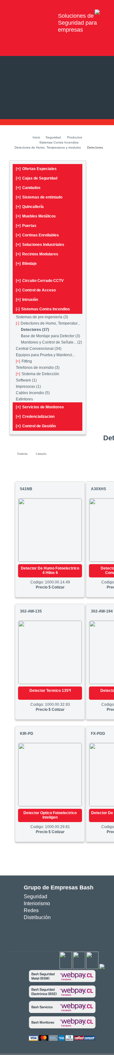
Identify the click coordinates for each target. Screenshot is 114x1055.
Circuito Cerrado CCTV (40, 280)
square (40, 933)
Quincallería (30, 206)
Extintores (24, 399)
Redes (31, 910)
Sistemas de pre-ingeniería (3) (42, 317)
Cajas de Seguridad (36, 178)
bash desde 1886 (31, 15)
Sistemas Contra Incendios (59, 142)
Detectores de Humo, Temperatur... (48, 323)
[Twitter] (79, 968)
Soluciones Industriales (40, 244)
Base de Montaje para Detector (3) (50, 336)
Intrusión (27, 299)
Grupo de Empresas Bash (58, 887)
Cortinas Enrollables (37, 235)
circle (49, 933)
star (59, 933)
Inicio (36, 137)
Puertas (26, 225)
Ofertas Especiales (36, 169)
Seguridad (53, 137)
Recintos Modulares (37, 254)
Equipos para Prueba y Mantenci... (45, 355)
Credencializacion (35, 416)
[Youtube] (92, 968)
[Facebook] (66, 968)
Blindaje (26, 263)
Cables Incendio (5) (33, 393)
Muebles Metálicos (36, 216)
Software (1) (26, 380)
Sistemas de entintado (39, 197)
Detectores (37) (35, 329)
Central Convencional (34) (38, 348)
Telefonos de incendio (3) (38, 367)
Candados (28, 188)
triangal (68, 933)
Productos (74, 137)
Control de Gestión (36, 426)
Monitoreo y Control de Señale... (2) (51, 342)
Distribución (37, 917)
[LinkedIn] (101, 968)
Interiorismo (37, 903)
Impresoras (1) (28, 386)
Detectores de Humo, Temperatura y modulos (48, 147)
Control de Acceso (36, 290)
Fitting (24, 361)
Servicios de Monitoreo (40, 407)
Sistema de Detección (37, 374)
